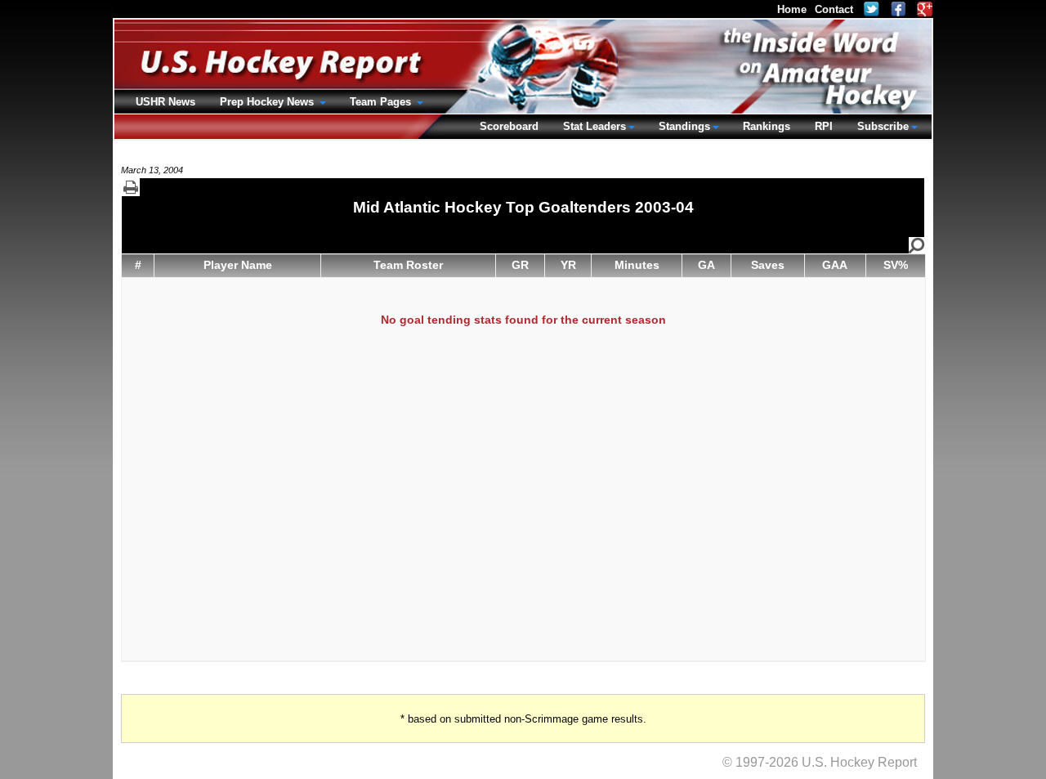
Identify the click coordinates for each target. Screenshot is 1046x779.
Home (792, 9)
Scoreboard (509, 126)
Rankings (766, 126)
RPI (824, 126)
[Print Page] (131, 187)
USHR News (165, 102)
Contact (834, 9)
